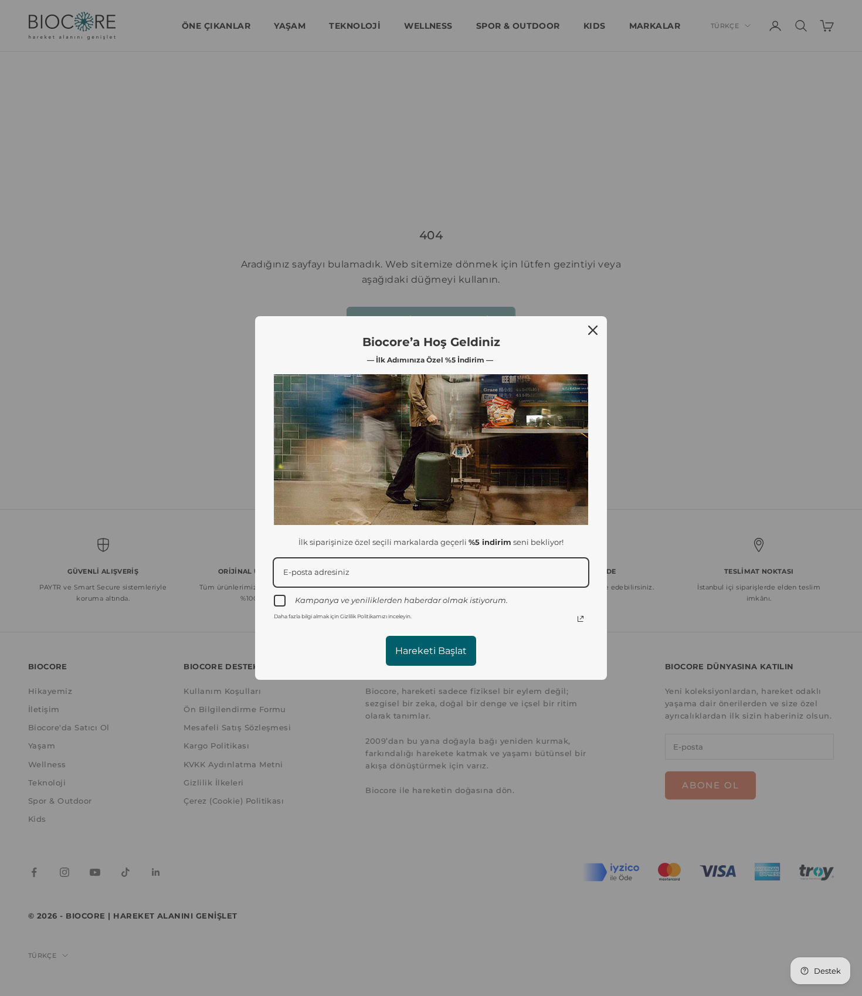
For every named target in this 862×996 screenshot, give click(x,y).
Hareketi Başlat (431, 650)
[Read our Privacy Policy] (580, 619)
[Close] (593, 330)
